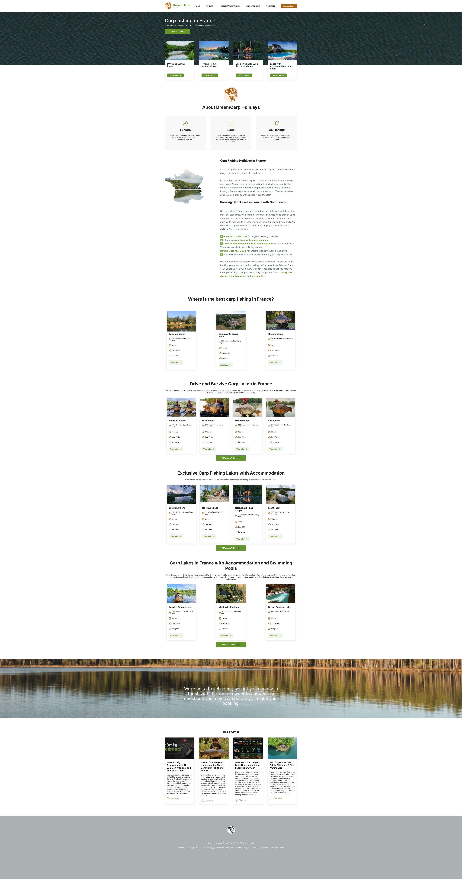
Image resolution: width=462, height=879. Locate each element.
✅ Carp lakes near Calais (233, 251)
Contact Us (240, 848)
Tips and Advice (277, 848)
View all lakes (230, 458)
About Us (181, 848)
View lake (174, 362)
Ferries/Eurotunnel (230, 6)
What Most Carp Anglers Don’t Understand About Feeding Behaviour (248, 765)
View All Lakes (177, 31)
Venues (209, 6)
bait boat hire (258, 276)
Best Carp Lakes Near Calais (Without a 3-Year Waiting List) (282, 765)
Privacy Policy (193, 848)
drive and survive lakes (235, 236)
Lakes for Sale (253, 6)
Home (197, 6)
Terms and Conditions (224, 848)
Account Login (289, 6)
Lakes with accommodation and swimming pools (248, 243)
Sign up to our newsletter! (258, 848)
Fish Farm (270, 6)
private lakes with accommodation (250, 240)
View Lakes (175, 75)
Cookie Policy (207, 848)
